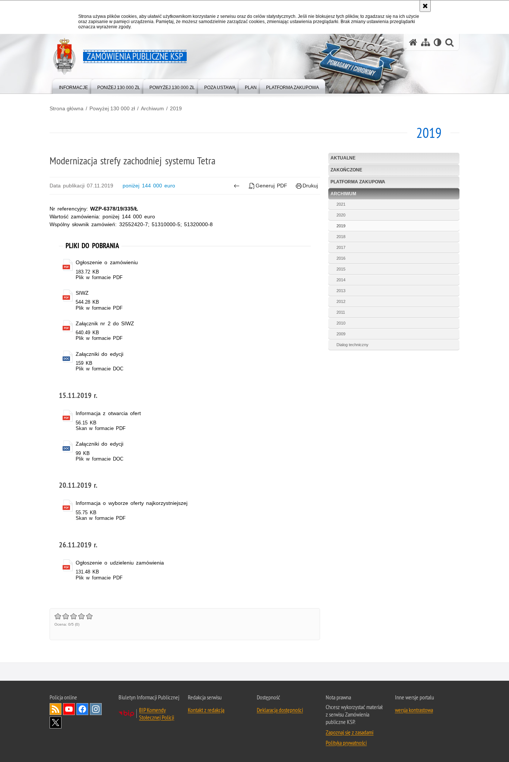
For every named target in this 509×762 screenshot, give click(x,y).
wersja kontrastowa (414, 710)
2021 (340, 204)
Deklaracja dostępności (280, 710)
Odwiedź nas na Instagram (96, 709)
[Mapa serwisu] (425, 42)
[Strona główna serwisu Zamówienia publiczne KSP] (413, 42)
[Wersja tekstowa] (438, 42)
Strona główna (66, 108)
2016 (340, 258)
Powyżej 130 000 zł (112, 108)
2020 (340, 215)
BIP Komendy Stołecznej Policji (156, 713)
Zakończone (346, 170)
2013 (340, 290)
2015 (340, 269)
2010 (340, 323)
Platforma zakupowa (358, 181)
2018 (340, 236)
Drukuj (310, 186)
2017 (340, 247)
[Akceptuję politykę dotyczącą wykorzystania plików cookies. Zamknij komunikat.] (425, 6)
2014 (340, 280)
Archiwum (152, 108)
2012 (340, 301)
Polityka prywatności (346, 742)
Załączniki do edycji (99, 354)
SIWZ (82, 293)
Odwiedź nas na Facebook (82, 709)
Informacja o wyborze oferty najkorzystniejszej (131, 503)
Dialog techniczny (352, 344)
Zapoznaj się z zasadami (349, 732)
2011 (340, 312)
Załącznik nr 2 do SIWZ (105, 323)
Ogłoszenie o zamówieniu (106, 262)
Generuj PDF (271, 186)
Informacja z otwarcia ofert (108, 413)
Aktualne (343, 158)
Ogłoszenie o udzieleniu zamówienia (120, 563)
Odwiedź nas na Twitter (55, 722)
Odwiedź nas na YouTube (69, 709)
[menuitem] (73, 86)
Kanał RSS (55, 709)
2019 (176, 108)
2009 (340, 334)
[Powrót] (236, 186)
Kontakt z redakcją (206, 710)
